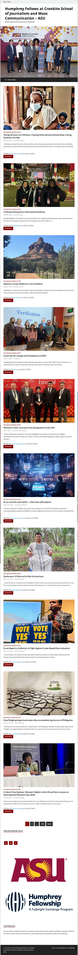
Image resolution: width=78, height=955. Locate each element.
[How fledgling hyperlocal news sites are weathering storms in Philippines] (39, 693)
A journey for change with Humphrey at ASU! (24, 355)
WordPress (63, 948)
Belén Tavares (19, 287)
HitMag (71, 948)
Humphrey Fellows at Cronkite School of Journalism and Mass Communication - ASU (19, 950)
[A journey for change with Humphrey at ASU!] (39, 329)
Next (49, 824)
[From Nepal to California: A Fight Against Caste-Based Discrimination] (39, 621)
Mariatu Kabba (19, 140)
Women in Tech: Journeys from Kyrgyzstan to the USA (29, 427)
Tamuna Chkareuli (21, 505)
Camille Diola (19, 215)
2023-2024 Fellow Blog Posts (12, 132)
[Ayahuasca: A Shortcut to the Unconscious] (39, 549)
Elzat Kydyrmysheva (20, 430)
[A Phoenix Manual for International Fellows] (39, 185)
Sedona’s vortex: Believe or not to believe (22, 283)
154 (42, 824)
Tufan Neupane (20, 651)
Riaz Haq (17, 358)
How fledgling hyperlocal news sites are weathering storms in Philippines (38, 720)
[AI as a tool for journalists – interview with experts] (39, 475)
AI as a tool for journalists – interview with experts (27, 502)
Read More (7, 156)
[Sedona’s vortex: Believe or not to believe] (39, 257)
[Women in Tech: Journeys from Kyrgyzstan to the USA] (39, 401)
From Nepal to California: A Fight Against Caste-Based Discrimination (36, 648)
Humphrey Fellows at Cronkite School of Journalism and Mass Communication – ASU (39, 13)
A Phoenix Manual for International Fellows (24, 212)
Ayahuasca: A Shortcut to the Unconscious (23, 576)
